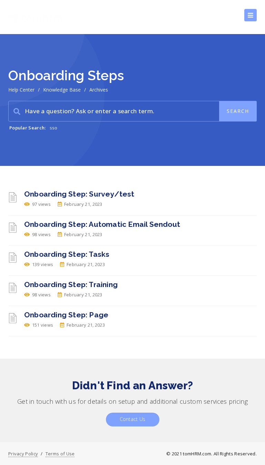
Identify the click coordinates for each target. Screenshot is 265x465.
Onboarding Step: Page (66, 314)
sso (54, 128)
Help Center (21, 89)
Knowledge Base (62, 89)
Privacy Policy (23, 454)
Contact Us (133, 419)
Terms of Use (60, 454)
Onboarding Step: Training (71, 284)
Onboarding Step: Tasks (66, 254)
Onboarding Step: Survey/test (79, 194)
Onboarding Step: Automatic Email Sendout (102, 224)
